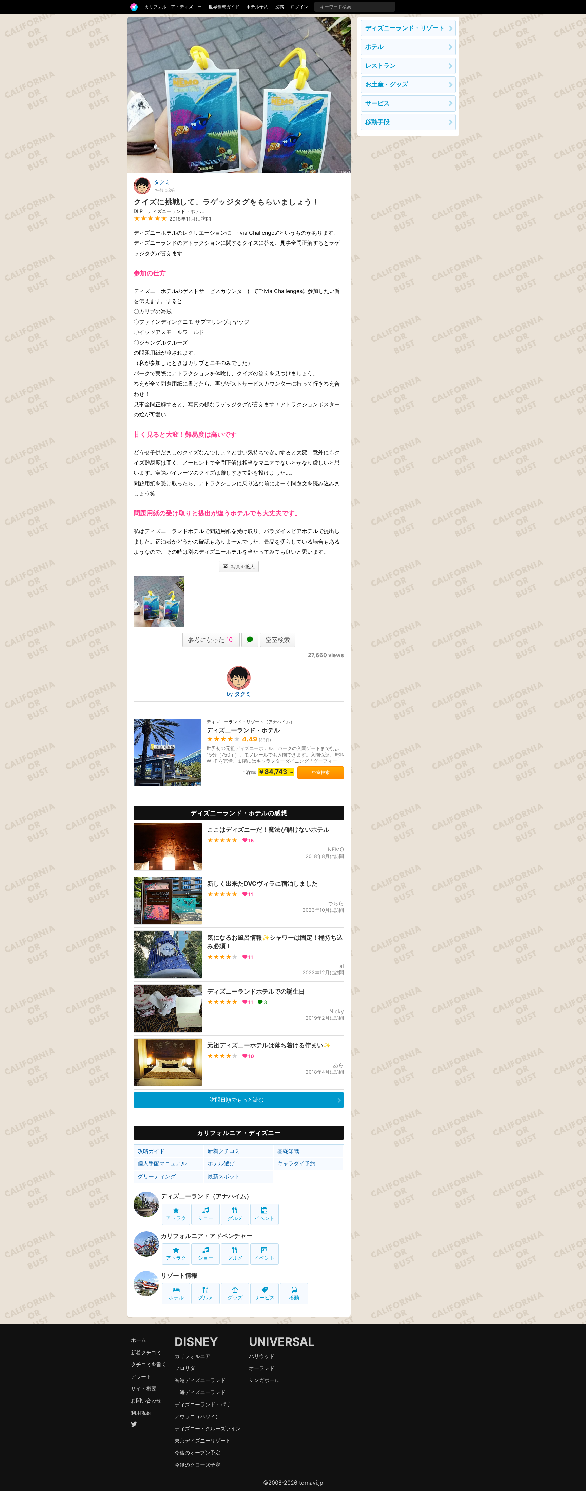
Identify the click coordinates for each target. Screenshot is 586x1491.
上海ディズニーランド (200, 1392)
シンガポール (264, 1380)
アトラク (176, 1218)
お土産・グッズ (386, 84)
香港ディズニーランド (200, 1380)
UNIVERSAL (281, 1342)
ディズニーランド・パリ (203, 1404)
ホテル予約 (257, 6)
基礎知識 (288, 1150)
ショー (205, 1218)
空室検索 (278, 639)
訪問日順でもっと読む (237, 1099)
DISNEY (196, 1342)
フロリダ (185, 1368)
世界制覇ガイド (224, 6)
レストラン (380, 65)
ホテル (176, 1297)
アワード (141, 1376)
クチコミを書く (149, 1364)
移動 (294, 1297)
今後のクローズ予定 (197, 1464)
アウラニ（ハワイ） (197, 1416)
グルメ (235, 1218)
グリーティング (157, 1176)
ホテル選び (221, 1163)
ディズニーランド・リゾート (405, 28)
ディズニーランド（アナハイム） (206, 1196)
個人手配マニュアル (162, 1163)
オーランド (261, 1368)
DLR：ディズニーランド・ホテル (169, 211)
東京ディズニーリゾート (203, 1440)
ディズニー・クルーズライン (208, 1428)
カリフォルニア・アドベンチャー (206, 1235)
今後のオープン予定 (197, 1452)
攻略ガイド (151, 1150)
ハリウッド (261, 1356)
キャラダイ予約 (296, 1163)
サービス (264, 1297)
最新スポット (224, 1176)
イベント (264, 1218)
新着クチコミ (224, 1150)
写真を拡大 (242, 566)
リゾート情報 (179, 1275)
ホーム (138, 1340)
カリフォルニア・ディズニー (173, 6)
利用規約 (141, 1413)
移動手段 (377, 121)
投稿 (279, 6)
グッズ (235, 1297)
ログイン (299, 6)
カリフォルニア (192, 1356)
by (239, 693)
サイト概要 (143, 1388)
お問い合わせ (146, 1400)
